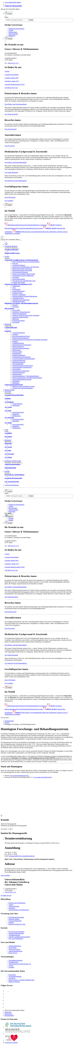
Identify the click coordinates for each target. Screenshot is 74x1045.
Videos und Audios (14, 949)
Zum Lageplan (5, 875)
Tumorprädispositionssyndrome (21, 379)
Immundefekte (16, 353)
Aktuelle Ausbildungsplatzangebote (19, 937)
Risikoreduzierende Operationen (22, 268)
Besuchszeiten (12, 32)
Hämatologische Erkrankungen (21, 345)
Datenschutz (8, 1014)
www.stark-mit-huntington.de (43, 777)
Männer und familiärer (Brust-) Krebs (23, 274)
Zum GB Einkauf (10, 197)
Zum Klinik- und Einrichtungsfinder (16, 104)
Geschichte (11, 978)
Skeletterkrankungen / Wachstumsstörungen (25, 376)
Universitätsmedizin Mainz (13, 2)
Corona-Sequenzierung (12, 485)
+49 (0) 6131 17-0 (12, 63)
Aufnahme (11, 908)
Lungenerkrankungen (18, 360)
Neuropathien (16, 369)
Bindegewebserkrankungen (20, 338)
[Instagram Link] (6, 1000)
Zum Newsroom (10, 146)
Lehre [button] (6, 429)
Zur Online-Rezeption (11, 114)
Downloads (15, 322)
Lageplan (11, 967)
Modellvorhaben (10, 390)
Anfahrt (10, 30)
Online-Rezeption (13, 906)
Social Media (12, 948)
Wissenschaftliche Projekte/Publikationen (24, 296)
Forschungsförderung (14, 921)
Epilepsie (15, 341)
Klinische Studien (13, 919)
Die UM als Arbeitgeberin (16, 931)
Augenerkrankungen (18, 333)
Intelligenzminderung (18, 355)
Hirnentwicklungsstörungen (20, 348)
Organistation (16, 289)
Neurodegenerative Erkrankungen (22, 365)
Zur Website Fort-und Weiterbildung (16, 181)
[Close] (18, 248)
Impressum (8, 1012)
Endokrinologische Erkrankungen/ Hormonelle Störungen (30, 339)
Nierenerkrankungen (18, 372)
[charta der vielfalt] (11, 1042)
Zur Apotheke (9, 200)
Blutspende (11, 35)
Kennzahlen (12, 975)
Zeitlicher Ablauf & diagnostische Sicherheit (25, 315)
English (10, 520)
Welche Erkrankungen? (19, 313)
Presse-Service (12, 953)
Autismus (15, 334)
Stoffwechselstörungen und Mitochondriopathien (27, 378)
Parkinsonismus (17, 374)
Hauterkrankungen (18, 346)
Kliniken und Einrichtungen (16, 903)
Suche (6, 17)
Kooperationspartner (18, 291)
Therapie (15, 305)
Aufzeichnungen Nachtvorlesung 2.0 (19, 964)
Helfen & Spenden (14, 981)
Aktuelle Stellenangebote (16, 933)
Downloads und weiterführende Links (23, 281)
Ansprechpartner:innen (15, 951)
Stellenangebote (13, 34)
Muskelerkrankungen (18, 362)
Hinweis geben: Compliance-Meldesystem (21, 980)
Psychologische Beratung (20, 272)
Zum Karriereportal (10, 129)
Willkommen (16, 286)
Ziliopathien (16, 381)
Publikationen (16, 416)
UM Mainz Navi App (11, 88)
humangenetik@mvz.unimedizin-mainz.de (22, 856)
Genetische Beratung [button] (11, 246)
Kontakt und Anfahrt (18, 282)
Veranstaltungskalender (15, 960)
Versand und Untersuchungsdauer (22, 388)
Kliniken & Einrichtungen (16, 28)
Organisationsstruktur (14, 976)
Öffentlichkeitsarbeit (18, 301)
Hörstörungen (16, 350)
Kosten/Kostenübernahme (20, 317)
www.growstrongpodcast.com (19, 775)
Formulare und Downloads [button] (13, 461)
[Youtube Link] (7, 997)
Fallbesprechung (17, 293)
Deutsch (10, 518)
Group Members (17, 404)
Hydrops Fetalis (17, 352)
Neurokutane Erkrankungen (20, 371)
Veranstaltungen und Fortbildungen (23, 275)
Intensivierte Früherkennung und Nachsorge (25, 267)
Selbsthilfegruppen (18, 298)
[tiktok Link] (6, 1007)
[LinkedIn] (6, 994)
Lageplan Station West (11, 78)
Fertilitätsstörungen (18, 343)
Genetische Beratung (18, 265)
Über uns (15, 263)
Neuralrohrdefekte (17, 364)
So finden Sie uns (6, 895)
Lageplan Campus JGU (12, 81)
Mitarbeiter (15, 319)
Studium (11, 922)
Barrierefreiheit (9, 1015)
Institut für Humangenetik (13, 6)
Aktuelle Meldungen (14, 946)
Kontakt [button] (7, 471)
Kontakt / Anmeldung (19, 294)
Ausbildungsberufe (14, 935)
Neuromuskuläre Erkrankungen (22, 367)
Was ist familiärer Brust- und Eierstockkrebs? (26, 262)
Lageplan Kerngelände (11, 74)
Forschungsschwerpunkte (16, 917)
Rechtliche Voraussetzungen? (21, 312)
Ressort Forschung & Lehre (16, 924)
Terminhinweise (13, 962)
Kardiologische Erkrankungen (21, 357)
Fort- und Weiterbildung (15, 938)
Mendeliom (15, 383)
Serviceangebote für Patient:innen (18, 910)
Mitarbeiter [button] (8, 440)
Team (14, 287)
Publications (16, 405)
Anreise (7, 71)
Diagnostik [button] (8, 324)
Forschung (15, 277)
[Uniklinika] (18, 1027)
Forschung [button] (8, 391)
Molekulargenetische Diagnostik (22, 270)
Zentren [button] (7, 256)
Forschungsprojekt (18, 412)
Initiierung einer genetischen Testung (23, 386)
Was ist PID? (16, 310)
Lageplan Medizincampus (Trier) (15, 84)
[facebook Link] (6, 1004)
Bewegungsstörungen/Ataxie (21, 336)
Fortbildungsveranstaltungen (21, 300)
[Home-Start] (6, 244)
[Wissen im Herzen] (11, 1041)
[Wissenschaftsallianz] (18, 1034)
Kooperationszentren (18, 279)
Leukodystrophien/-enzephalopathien (23, 358)
